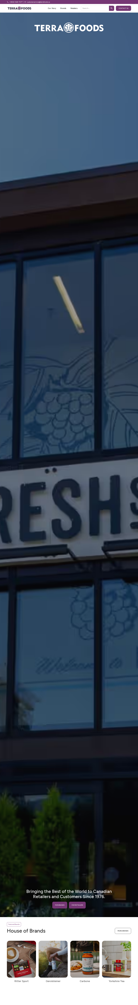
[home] (19, 8)
